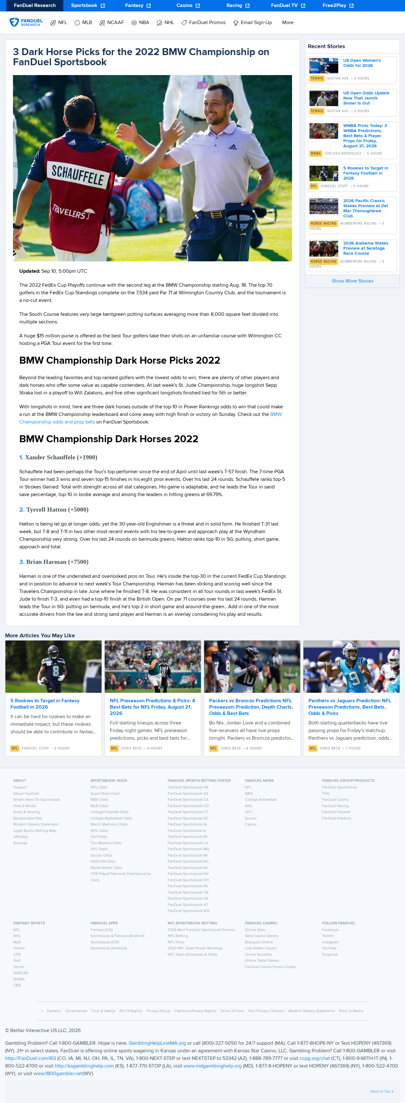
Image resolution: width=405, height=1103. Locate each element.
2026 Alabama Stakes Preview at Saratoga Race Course (366, 248)
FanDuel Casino (335, 800)
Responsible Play (27, 818)
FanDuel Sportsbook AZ (188, 794)
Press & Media (351, 1011)
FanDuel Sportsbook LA (188, 843)
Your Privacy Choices (266, 1011)
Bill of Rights (130, 1011)
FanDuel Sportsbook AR (188, 787)
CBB (17, 985)
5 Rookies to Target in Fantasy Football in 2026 (365, 173)
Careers (53, 1011)
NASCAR (20, 973)
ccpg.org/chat (315, 1058)
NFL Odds (99, 787)
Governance (75, 1011)
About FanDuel (26, 794)
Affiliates (20, 837)
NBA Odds (99, 800)
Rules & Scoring (26, 812)
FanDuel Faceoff (336, 812)
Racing (234, 5)
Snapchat (330, 955)
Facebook (330, 930)
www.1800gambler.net (58, 1073)
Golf (16, 961)
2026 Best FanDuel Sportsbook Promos (201, 930)
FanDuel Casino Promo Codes (270, 967)
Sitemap (20, 843)
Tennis (317, 78)
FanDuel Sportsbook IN (187, 837)
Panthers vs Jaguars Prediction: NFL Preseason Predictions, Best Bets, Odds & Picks (349, 707)
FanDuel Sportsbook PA (188, 886)
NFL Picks (176, 942)
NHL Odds (99, 831)
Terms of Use (231, 1011)
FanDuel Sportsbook (339, 787)
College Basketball (261, 800)
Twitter (328, 936)
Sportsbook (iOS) (104, 942)
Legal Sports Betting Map (34, 831)
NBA (249, 794)
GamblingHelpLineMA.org (158, 1043)
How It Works (24, 806)
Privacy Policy (158, 1011)
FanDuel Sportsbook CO (188, 806)
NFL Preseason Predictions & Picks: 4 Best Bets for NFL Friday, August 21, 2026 (152, 707)
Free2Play (334, 5)
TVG (326, 794)
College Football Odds (109, 812)
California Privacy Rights (195, 1011)
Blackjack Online (259, 942)
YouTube (329, 948)
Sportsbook (84, 5)
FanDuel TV (284, 5)
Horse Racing (324, 224)
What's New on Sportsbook (36, 800)
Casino (184, 5)
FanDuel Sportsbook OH (188, 880)
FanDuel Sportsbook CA (188, 800)
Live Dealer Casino (261, 948)
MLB (17, 942)
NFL (314, 186)
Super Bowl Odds (105, 794)
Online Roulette (258, 955)
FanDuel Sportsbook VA (188, 899)
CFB (17, 955)
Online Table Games (262, 961)
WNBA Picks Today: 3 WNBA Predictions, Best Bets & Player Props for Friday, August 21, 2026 (365, 136)
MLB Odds (99, 806)
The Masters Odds (106, 843)
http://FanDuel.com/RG (31, 1058)
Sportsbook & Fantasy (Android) (117, 936)
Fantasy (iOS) (101, 930)
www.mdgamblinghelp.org (213, 1066)
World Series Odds (106, 868)
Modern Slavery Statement (36, 824)
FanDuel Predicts (336, 818)
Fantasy (134, 5)
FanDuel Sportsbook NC (188, 862)
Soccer (251, 818)
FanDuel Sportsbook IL (187, 831)
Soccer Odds (101, 856)
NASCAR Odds (102, 862)
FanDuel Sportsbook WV (188, 911)
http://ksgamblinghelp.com (84, 1066)
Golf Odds (99, 837)
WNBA (316, 154)
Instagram (330, 942)
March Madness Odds (109, 824)
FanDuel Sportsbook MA (188, 849)
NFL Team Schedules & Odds (192, 955)
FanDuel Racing (335, 806)
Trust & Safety (103, 1011)
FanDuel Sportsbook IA (187, 824)
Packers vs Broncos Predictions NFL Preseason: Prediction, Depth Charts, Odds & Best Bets (251, 707)
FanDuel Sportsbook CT (188, 812)
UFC (248, 812)
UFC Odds (99, 849)
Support (20, 787)
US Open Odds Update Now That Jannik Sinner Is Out (366, 98)
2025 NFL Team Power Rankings (195, 948)
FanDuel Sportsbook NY (188, 874)
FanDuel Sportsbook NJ (188, 868)
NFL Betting (178, 936)
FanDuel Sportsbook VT (188, 905)
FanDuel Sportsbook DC (188, 818)
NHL (248, 806)
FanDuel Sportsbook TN (188, 893)
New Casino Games (261, 936)
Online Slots (255, 930)
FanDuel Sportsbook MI (188, 856)
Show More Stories (352, 281)
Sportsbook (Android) (108, 948)
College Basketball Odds (111, 818)
